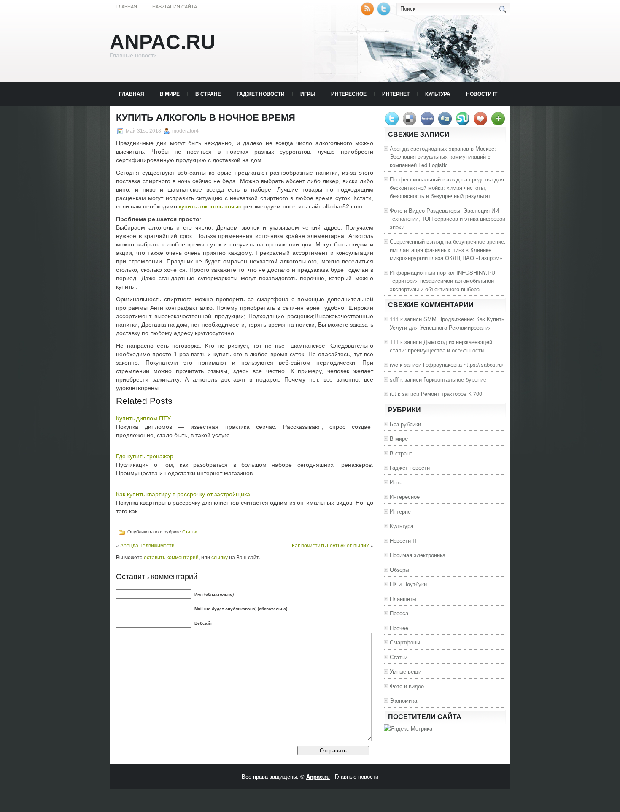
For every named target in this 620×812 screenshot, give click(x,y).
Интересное (349, 93)
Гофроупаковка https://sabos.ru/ (463, 364)
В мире (170, 93)
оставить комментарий (171, 556)
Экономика (403, 700)
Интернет (396, 93)
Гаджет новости (261, 93)
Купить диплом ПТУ (143, 418)
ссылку (219, 556)
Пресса (399, 613)
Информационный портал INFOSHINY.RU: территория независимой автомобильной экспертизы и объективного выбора (443, 280)
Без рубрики (405, 424)
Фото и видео (407, 686)
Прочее (399, 628)
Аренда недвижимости (147, 545)
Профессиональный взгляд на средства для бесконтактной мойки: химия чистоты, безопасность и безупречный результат (447, 187)
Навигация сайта (174, 6)
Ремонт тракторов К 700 (451, 394)
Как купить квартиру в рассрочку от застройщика (183, 494)
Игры (307, 93)
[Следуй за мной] (384, 13)
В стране (208, 93)
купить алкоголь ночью (210, 206)
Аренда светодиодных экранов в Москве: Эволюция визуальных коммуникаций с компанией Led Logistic (443, 156)
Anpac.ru (163, 42)
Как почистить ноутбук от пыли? (330, 545)
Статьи (189, 531)
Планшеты (403, 599)
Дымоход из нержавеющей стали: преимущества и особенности (441, 346)
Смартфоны (405, 642)
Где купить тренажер (144, 456)
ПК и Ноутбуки (408, 584)
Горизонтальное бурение (454, 379)
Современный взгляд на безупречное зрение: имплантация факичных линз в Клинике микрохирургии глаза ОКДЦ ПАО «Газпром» (448, 249)
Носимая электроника (417, 555)
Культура (437, 93)
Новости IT (481, 93)
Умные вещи (405, 671)
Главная (126, 6)
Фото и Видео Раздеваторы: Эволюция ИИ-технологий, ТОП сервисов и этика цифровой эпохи (447, 218)
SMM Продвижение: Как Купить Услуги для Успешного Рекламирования (447, 323)
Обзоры (399, 570)
